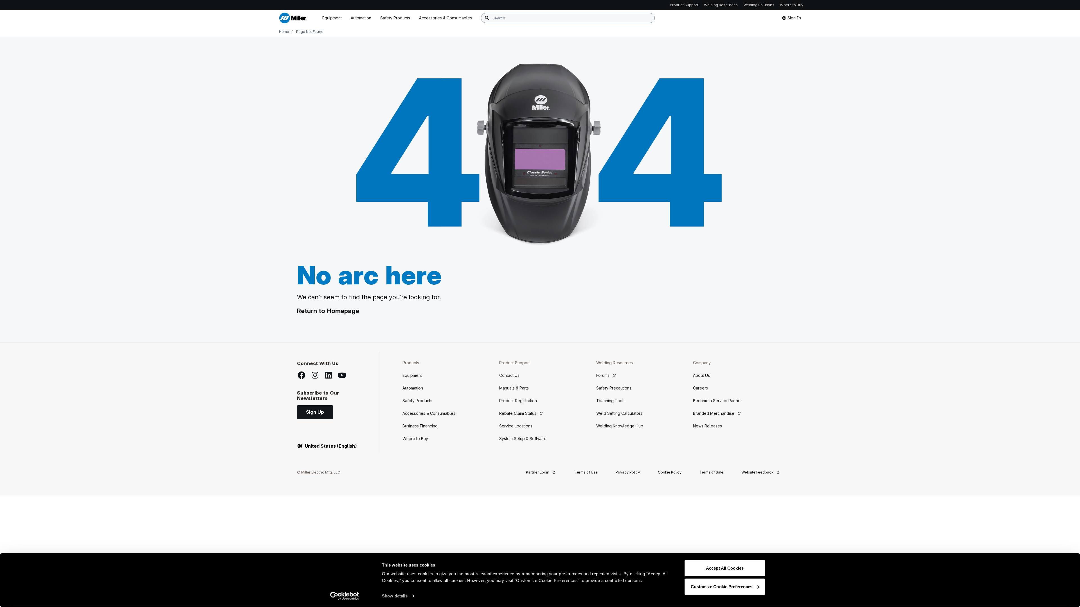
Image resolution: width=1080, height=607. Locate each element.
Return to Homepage (328, 310)
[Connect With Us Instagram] (315, 375)
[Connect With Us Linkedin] (328, 375)
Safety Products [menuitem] (395, 17)
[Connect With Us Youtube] (342, 375)
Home (284, 31)
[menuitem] (445, 18)
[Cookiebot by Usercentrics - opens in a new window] (344, 596)
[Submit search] (487, 18)
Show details (395, 596)
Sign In (794, 17)
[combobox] (568, 18)
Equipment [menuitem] (332, 17)
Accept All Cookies (725, 568)
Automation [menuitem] (361, 17)
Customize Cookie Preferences (721, 586)
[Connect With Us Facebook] (301, 375)
